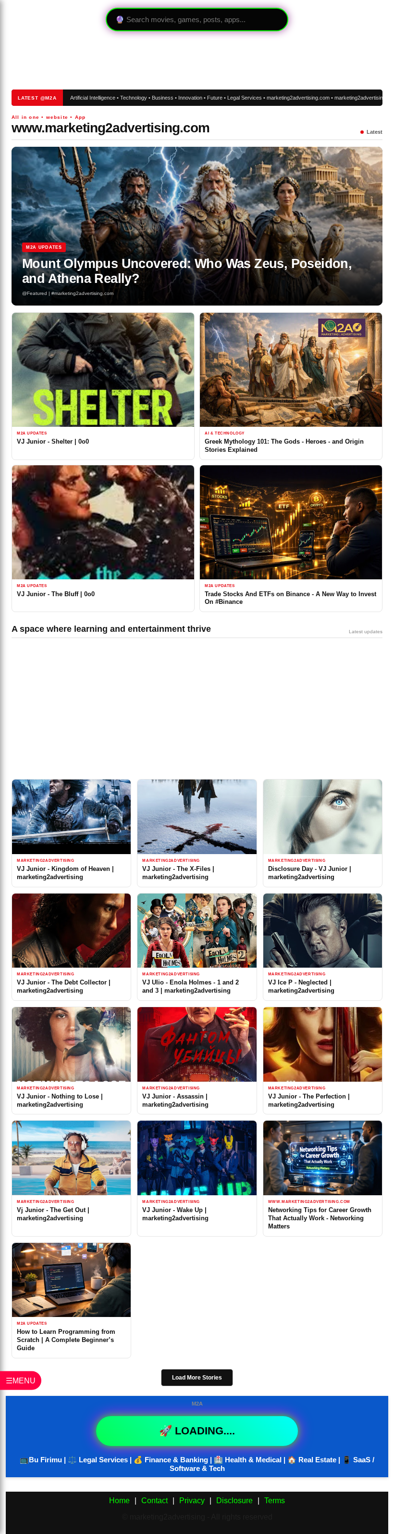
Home (119, 1500)
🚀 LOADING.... (197, 1431)
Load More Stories (197, 1377)
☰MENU (21, 1381)
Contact (154, 1500)
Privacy (192, 1500)
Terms (274, 1500)
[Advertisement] (181, 60)
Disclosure (234, 1500)
